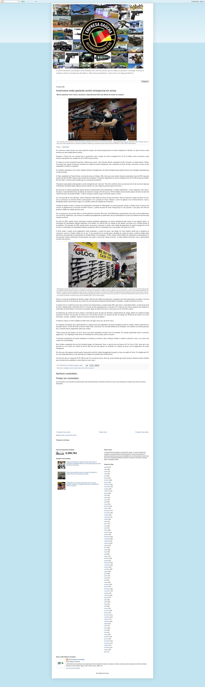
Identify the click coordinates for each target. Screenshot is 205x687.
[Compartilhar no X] (94, 365)
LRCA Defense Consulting (76, 659)
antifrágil (66, 368)
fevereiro (106, 480)
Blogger (106, 673)
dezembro (107, 484)
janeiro (106, 482)
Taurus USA (84, 368)
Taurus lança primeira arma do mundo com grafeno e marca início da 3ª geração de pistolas (81, 473)
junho (106, 471)
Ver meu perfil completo (73, 668)
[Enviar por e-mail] (90, 365)
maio (105, 473)
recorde (71, 368)
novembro (107, 486)
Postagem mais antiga (141, 432)
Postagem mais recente (63, 432)
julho (105, 469)
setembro (107, 491)
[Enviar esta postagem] (86, 365)
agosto (106, 467)
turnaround (91, 368)
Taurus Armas (77, 368)
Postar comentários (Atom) (68, 435)
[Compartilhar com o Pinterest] (98, 365)
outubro (106, 489)
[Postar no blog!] (92, 365)
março (106, 478)
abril (105, 476)
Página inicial (103, 432)
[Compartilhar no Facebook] (96, 365)
